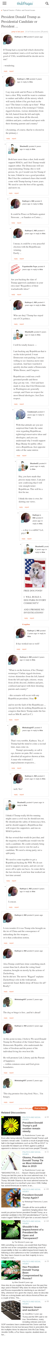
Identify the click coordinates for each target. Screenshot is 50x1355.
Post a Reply (40, 1108)
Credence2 (32, 412)
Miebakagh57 (28, 728)
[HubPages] (25, 4)
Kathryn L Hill (21, 37)
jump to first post (25, 1108)
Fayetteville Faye (29, 266)
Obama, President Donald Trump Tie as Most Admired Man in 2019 (32, 1161)
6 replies (26, 624)
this (31, 82)
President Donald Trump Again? (32, 1196)
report (11, 71)
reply (5, 71)
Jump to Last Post (18, 32)
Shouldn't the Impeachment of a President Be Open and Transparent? (32, 1232)
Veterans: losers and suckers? (32, 1308)
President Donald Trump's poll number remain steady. (32, 1127)
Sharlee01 (24, 146)
